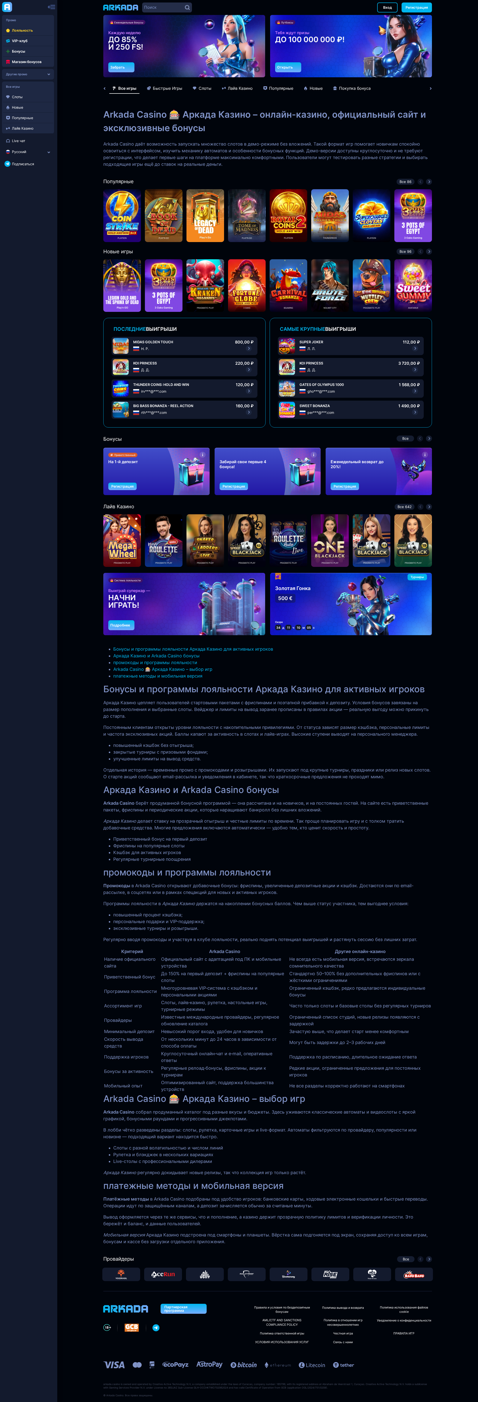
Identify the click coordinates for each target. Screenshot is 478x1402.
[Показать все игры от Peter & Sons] (372, 1274)
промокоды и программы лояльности (155, 662)
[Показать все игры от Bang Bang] (414, 1274)
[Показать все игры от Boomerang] (288, 1274)
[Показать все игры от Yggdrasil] (121, 1274)
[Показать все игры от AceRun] (163, 1274)
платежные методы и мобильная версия (157, 676)
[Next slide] (428, 88)
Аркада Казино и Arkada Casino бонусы (156, 655)
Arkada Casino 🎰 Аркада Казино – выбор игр (162, 669)
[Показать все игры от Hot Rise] (330, 1274)
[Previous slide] (107, 88)
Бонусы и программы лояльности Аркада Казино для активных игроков (193, 649)
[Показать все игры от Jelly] (205, 1274)
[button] (249, 69)
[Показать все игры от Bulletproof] (247, 1274)
